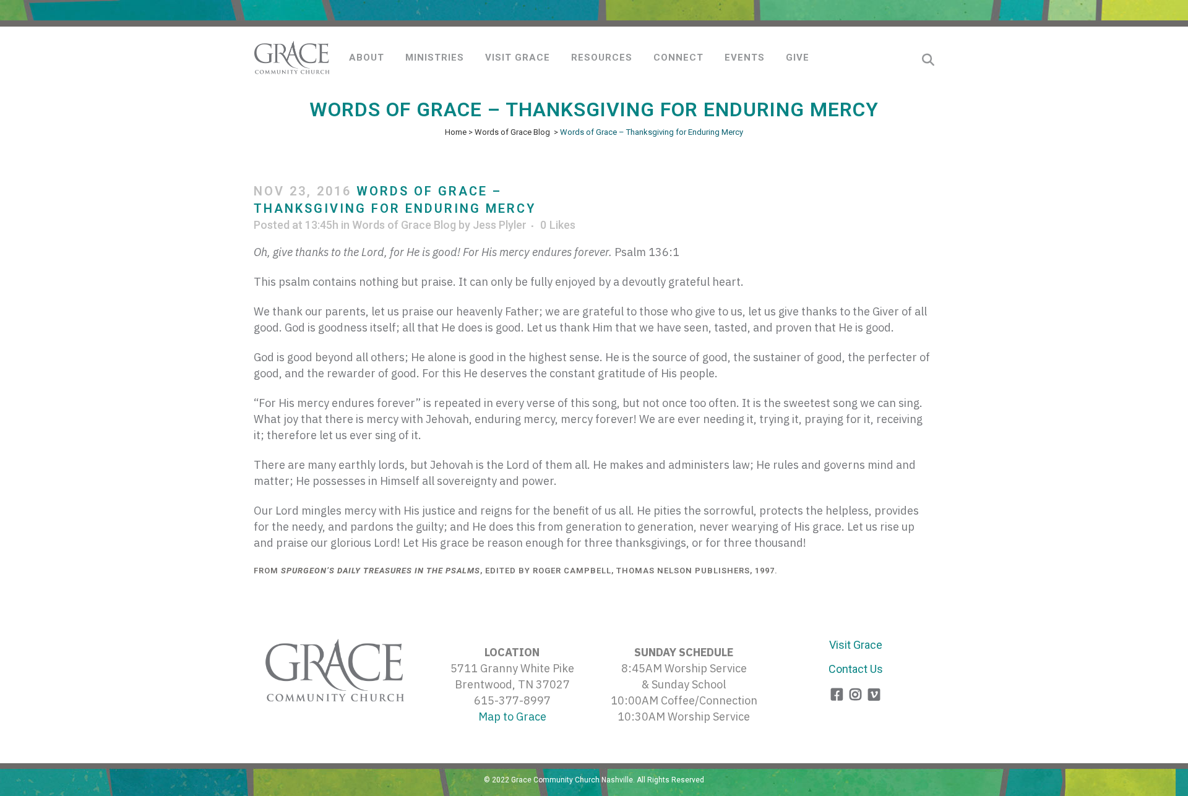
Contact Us (856, 668)
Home (456, 132)
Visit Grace (855, 644)
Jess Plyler (500, 224)
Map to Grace (512, 716)
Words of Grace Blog (512, 132)
